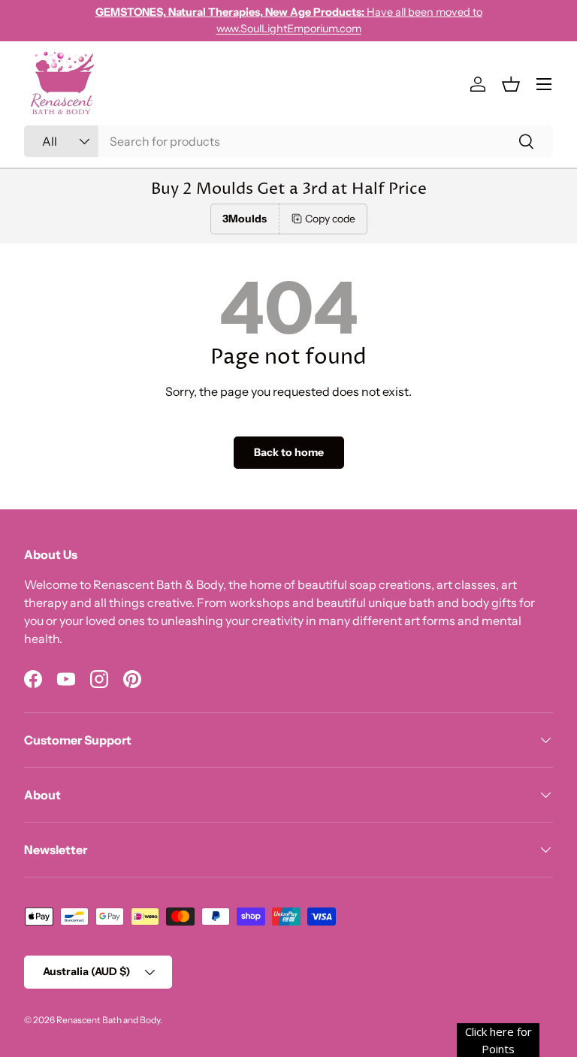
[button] (510, 84)
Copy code (330, 218)
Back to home (289, 452)
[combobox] (288, 141)
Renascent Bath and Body (108, 1019)
